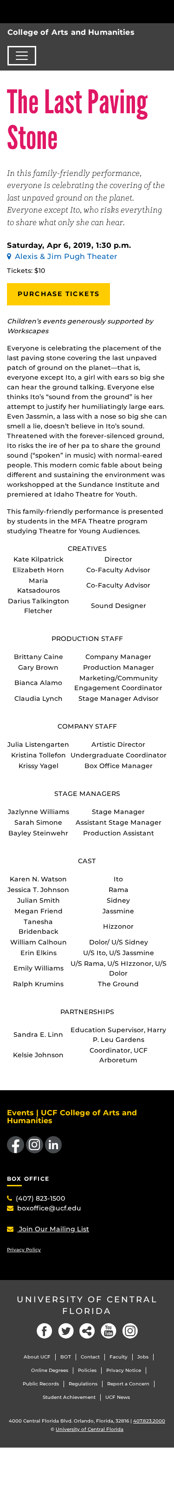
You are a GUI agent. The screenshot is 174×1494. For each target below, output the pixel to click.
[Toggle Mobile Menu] (165, 10)
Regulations (83, 1384)
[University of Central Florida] (70, 11)
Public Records (41, 1384)
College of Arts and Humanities (71, 32)
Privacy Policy (24, 1250)
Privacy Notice (123, 1370)
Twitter (66, 1331)
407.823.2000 (149, 1421)
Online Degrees (49, 1370)
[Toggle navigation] (21, 55)
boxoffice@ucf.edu (49, 1208)
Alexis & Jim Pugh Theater (66, 256)
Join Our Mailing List (53, 1229)
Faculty (119, 1357)
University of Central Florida (87, 1305)
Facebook (44, 1331)
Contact (90, 1357)
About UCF (37, 1357)
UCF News (117, 1397)
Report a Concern (128, 1384)
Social (87, 1331)
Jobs (142, 1357)
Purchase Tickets (58, 294)
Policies (87, 1370)
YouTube (108, 1331)
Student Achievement (69, 1397)
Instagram (130, 1331)
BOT (65, 1357)
